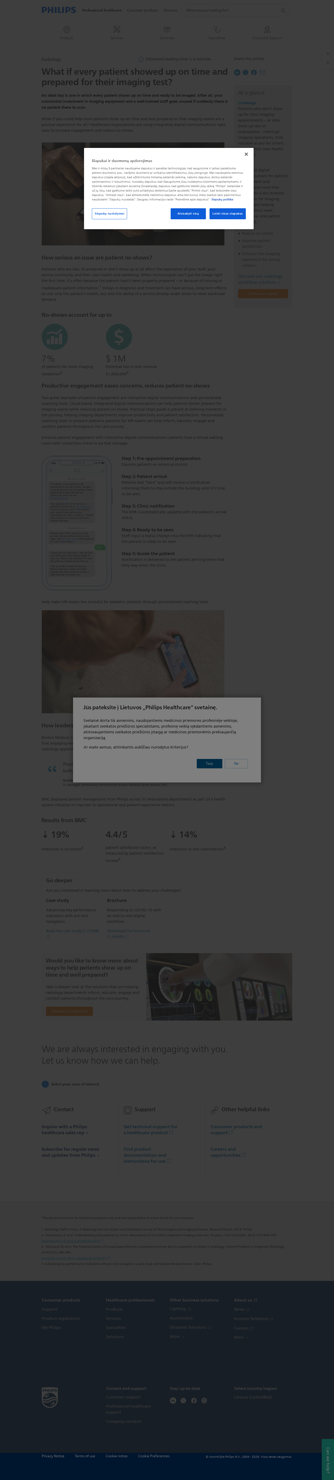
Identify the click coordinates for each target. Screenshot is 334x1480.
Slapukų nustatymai (109, 213)
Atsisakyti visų (188, 213)
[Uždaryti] (246, 154)
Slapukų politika (222, 199)
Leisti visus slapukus (227, 213)
